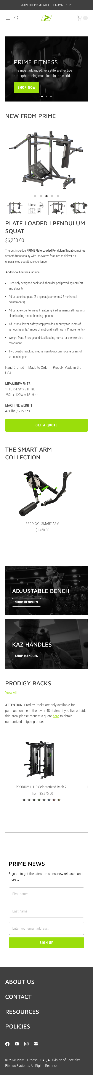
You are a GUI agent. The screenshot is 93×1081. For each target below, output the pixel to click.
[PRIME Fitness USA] (46, 18)
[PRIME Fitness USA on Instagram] (29, 1044)
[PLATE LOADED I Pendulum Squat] (46, 159)
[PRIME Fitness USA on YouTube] (19, 1044)
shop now (27, 87)
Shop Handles (26, 656)
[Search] (16, 18)
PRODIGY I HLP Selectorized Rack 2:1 (42, 787)
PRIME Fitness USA (31, 1060)
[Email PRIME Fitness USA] (38, 1044)
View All (11, 692)
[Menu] (7, 18)
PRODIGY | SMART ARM (42, 523)
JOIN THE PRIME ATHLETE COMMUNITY (46, 5)
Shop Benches (26, 602)
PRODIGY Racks (28, 683)
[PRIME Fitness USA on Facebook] (10, 1044)
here (56, 716)
